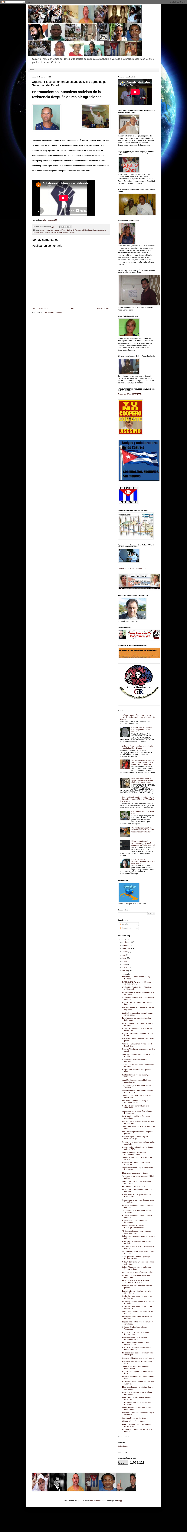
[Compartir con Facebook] (68, 227)
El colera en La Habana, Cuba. (133, 1186)
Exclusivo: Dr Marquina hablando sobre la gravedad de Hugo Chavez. (137, 747)
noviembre (127, 942)
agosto (125, 952)
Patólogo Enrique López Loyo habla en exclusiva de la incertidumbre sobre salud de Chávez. (137, 717)
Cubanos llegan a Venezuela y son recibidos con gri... (135, 1138)
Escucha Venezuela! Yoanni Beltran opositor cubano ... (135, 1343)
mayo (125, 961)
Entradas (124, 924)
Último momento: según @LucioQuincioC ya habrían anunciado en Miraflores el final (143, 843)
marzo (125, 968)
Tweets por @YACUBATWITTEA (130, 394)
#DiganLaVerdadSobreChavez (133, 1421)
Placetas (47, 232)
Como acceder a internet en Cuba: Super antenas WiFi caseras (141, 730)
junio (125, 958)
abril (124, 965)
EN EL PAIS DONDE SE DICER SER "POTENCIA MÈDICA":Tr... (135, 1282)
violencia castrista (68, 232)
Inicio (32, 70)
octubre (126, 945)
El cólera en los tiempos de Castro (135, 1173)
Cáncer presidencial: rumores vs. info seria (138, 1358)
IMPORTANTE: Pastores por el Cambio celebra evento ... (136, 983)
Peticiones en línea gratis (136, 568)
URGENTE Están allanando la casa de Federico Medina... (136, 1349)
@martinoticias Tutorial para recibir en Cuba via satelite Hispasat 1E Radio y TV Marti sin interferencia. (137, 799)
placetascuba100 (50, 220)
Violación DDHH (56, 232)
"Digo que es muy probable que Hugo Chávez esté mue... (136, 1258)
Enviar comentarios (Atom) (52, 313)
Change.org (122, 568)
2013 (123, 939)
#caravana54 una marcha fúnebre (135, 1418)
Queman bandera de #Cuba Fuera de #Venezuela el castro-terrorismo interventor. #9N (143, 830)
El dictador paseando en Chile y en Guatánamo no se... (135, 1102)
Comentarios (126, 928)
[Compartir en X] (65, 227)
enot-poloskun (95, 1501)
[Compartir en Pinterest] (70, 227)
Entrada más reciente (40, 309)
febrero (125, 971)
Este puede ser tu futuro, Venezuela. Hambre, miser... (135, 1333)
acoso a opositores (46, 230)
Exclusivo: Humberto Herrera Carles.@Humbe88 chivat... (133, 1227)
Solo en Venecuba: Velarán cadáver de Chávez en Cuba (136, 1268)
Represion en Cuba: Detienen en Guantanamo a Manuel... (134, 1222)
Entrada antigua (103, 309)
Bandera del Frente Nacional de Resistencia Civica (70, 230)
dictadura (95, 230)
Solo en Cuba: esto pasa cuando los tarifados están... (135, 1367)
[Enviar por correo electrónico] (60, 227)
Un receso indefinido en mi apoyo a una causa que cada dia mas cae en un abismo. (142, 781)
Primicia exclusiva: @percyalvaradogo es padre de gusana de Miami (143, 861)
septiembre (127, 949)
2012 (123, 1436)
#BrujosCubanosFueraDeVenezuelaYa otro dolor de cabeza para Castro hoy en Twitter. (142, 762)
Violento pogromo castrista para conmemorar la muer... (134, 1153)
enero (125, 974)
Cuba (90, 230)
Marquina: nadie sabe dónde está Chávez (137, 1272)
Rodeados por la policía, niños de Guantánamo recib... (134, 1338)
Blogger (120, 1501)
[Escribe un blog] (62, 227)
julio (124, 955)
